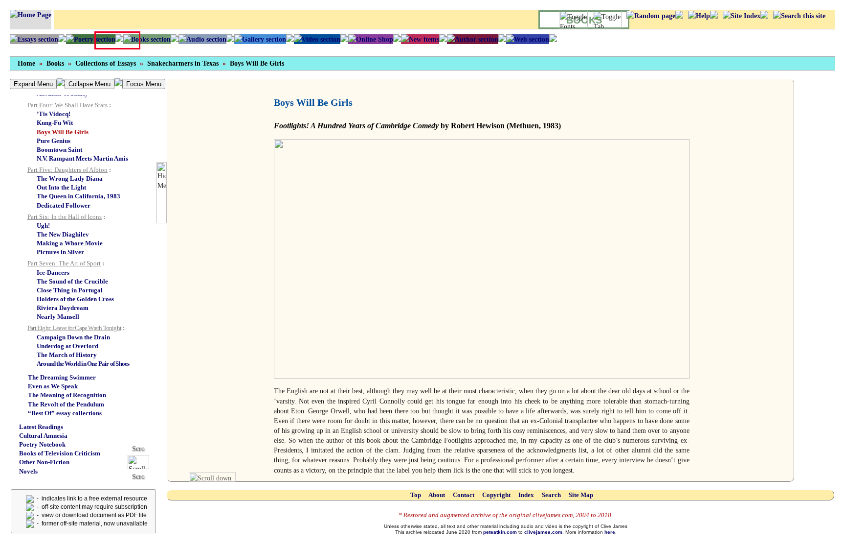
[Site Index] (741, 16)
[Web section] (527, 39)
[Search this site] (799, 16)
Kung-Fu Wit (55, 122)
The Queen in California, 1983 (78, 196)
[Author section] (472, 39)
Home (26, 63)
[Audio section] (202, 39)
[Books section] (147, 39)
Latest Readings (41, 426)
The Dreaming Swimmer (62, 377)
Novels (28, 471)
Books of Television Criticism (59, 453)
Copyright (496, 495)
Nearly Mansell (58, 316)
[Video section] (317, 39)
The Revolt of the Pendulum (66, 404)
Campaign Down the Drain (73, 337)
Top (415, 495)
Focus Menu (143, 84)
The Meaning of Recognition (67, 395)
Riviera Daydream (63, 307)
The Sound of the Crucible (72, 281)
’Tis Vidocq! (53, 114)
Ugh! (43, 225)
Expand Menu (33, 84)
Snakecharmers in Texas (183, 63)
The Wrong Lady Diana (70, 178)
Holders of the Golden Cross (75, 299)
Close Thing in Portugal (70, 290)
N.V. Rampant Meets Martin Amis (82, 158)
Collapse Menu (89, 84)
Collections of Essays (105, 63)
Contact (463, 495)
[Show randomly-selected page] (650, 16)
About (436, 495)
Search (551, 495)
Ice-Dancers (53, 272)
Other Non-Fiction (44, 462)
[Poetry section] (90, 39)
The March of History (67, 354)
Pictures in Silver (60, 252)
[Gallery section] (260, 39)
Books (55, 63)
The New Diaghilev (63, 234)
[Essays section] (34, 39)
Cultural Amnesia (43, 435)
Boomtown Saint (59, 149)
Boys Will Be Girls (257, 63)
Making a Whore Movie (70, 243)
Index (526, 495)
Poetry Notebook (42, 444)
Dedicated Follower (63, 205)
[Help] (699, 16)
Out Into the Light (61, 187)
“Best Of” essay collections (65, 413)
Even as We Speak (53, 386)
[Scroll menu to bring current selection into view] (142, 462)
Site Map (581, 495)
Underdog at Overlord (67, 346)
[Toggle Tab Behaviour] (607, 19)
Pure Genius (53, 140)
